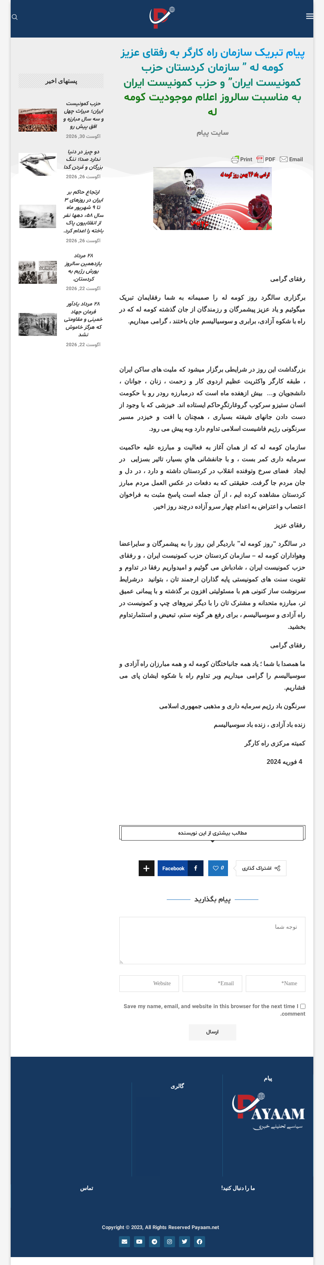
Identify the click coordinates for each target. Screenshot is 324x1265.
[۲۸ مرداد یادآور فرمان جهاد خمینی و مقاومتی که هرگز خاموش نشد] (38, 324)
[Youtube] (139, 1241)
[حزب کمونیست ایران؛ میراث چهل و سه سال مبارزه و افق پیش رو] (38, 120)
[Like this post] (216, 868)
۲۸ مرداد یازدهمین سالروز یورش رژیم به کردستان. (83, 267)
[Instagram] (169, 1241)
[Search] (15, 18)
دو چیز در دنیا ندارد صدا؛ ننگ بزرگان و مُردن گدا (83, 159)
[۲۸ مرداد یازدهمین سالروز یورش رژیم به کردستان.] (38, 272)
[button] (150, 1136)
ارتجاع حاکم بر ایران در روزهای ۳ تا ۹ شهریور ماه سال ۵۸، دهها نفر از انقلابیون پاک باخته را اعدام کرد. (83, 212)
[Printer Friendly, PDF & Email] (267, 159)
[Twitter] (184, 1241)
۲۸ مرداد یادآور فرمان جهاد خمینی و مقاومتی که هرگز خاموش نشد (83, 319)
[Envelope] (124, 1241)
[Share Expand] (146, 868)
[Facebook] (199, 1241)
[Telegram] (154, 1241)
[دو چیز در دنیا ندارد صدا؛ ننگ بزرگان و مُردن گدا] (38, 164)
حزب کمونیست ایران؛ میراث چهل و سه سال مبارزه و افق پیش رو (83, 115)
